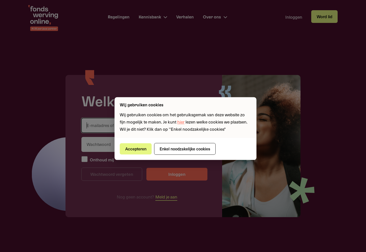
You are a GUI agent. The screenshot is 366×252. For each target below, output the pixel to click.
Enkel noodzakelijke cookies (185, 149)
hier (180, 122)
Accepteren (135, 149)
